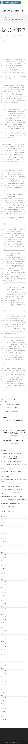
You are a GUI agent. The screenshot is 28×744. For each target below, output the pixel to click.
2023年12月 (3, 592)
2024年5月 (3, 579)
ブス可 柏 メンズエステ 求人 (7, 506)
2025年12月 (3, 528)
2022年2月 (3, 652)
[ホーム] (1, 19)
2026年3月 (3, 519)
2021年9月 (3, 665)
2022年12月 (3, 625)
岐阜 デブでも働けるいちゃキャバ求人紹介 (11, 461)
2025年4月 (3, 549)
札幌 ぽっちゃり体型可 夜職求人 (9, 459)
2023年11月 (3, 595)
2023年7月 (3, 606)
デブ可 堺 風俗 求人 (5, 476)
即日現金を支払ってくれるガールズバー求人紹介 (12, 503)
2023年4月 (3, 614)
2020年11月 (3, 692)
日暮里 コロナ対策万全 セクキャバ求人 (11, 404)
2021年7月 (3, 671)
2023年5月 (3, 611)
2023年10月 (3, 598)
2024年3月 (3, 584)
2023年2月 (3, 619)
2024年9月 (3, 568)
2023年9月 (3, 600)
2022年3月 (3, 649)
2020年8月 (3, 700)
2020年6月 (3, 706)
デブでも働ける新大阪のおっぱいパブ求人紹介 (11, 489)
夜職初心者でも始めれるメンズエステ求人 (10, 474)
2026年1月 (3, 525)
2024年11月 (3, 563)
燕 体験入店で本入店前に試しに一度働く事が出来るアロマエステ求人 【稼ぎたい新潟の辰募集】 (14, 432)
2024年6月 (3, 576)
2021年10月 (3, 662)
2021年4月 (3, 679)
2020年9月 (3, 697)
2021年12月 (3, 657)
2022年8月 (3, 635)
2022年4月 (3, 646)
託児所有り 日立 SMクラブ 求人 (8, 468)
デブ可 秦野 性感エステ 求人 (7, 509)
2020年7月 (3, 703)
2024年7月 (3, 573)
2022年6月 (3, 641)
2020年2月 (3, 716)
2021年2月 (3, 684)
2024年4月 (3, 581)
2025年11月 (3, 530)
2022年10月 (3, 630)
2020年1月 (3, 719)
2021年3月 (3, 681)
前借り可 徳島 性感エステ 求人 (8, 511)
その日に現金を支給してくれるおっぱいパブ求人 (12, 496)
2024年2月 (3, 587)
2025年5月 (3, 546)
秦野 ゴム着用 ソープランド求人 (9, 411)
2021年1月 (3, 687)
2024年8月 (3, 571)
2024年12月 (3, 560)
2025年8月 (3, 538)
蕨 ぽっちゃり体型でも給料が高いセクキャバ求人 (12, 471)
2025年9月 (3, 536)
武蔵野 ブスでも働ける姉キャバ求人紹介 (10, 486)
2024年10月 (3, 565)
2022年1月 (3, 654)
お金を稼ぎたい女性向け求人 (13, 11)
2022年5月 (3, 644)
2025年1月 (3, 557)
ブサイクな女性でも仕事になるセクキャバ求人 (11, 453)
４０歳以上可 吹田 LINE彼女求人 (14, 421)
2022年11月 (3, 627)
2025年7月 (3, 541)
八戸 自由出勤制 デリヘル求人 (9, 408)
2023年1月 (3, 622)
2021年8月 (3, 668)
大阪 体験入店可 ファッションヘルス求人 (14, 441)
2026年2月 (3, 522)
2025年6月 (3, 544)
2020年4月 (3, 711)
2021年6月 (3, 673)
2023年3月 (3, 617)
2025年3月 (3, 552)
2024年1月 (3, 590)
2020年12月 (3, 689)
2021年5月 (3, 676)
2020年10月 (3, 695)
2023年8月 (3, 603)
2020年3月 (3, 714)
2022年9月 (3, 633)
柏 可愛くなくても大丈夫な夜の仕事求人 (10, 456)
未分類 (4, 37)
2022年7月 (3, 638)
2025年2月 (3, 554)
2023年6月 (3, 608)
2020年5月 (3, 708)
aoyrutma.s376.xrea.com (8, 35)
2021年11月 (3, 660)
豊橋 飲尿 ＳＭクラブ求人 (8, 396)
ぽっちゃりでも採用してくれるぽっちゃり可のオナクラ (13, 484)
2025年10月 (3, 533)
